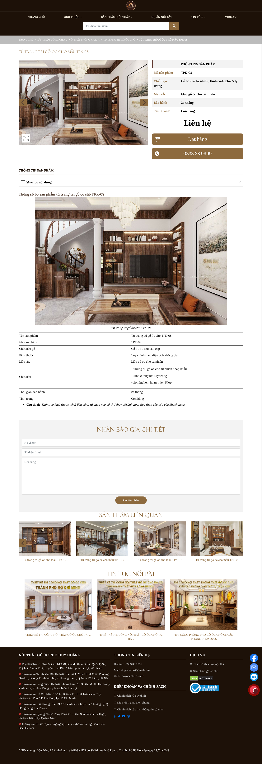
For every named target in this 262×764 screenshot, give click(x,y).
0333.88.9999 (133, 664)
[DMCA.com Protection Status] (201, 678)
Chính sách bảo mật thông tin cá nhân (140, 709)
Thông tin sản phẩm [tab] (36, 170)
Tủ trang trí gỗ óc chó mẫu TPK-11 (102, 560)
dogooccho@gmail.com (135, 670)
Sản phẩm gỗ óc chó (51, 39)
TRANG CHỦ (36, 17)
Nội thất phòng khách (84, 39)
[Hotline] (254, 689)
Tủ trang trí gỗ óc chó (119, 39)
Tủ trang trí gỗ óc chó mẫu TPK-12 (44, 560)
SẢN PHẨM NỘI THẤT (115, 17)
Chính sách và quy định (131, 695)
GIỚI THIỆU (71, 17)
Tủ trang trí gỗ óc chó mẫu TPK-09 (217, 560)
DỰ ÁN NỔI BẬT (161, 17)
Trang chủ (26, 39)
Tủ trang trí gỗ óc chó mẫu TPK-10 (159, 560)
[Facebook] (254, 657)
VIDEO (229, 17)
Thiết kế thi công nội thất (209, 664)
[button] (239, 543)
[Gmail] (254, 667)
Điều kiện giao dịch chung (133, 702)
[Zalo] (254, 676)
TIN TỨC (197, 17)
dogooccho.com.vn (133, 676)
